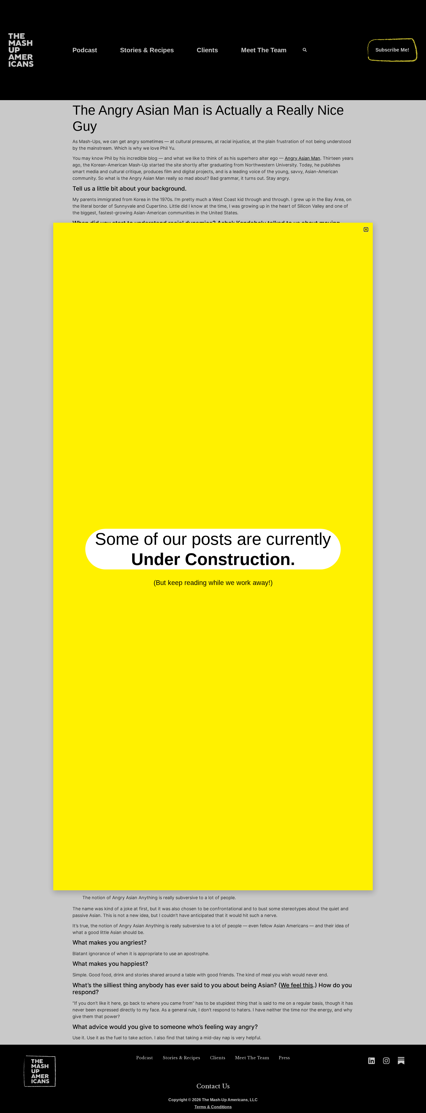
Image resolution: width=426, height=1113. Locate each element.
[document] (213, 556)
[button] (366, 229)
